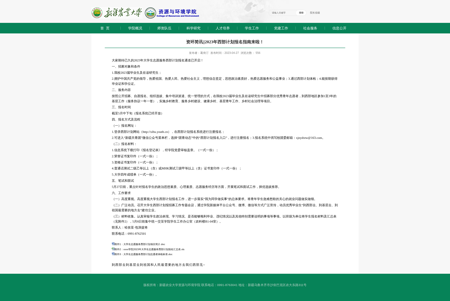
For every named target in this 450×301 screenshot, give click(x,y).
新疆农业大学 (98, 1)
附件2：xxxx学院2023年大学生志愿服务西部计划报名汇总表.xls (149, 249)
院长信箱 (315, 12)
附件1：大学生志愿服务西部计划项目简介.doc (140, 244)
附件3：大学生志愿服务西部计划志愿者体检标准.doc (143, 254)
